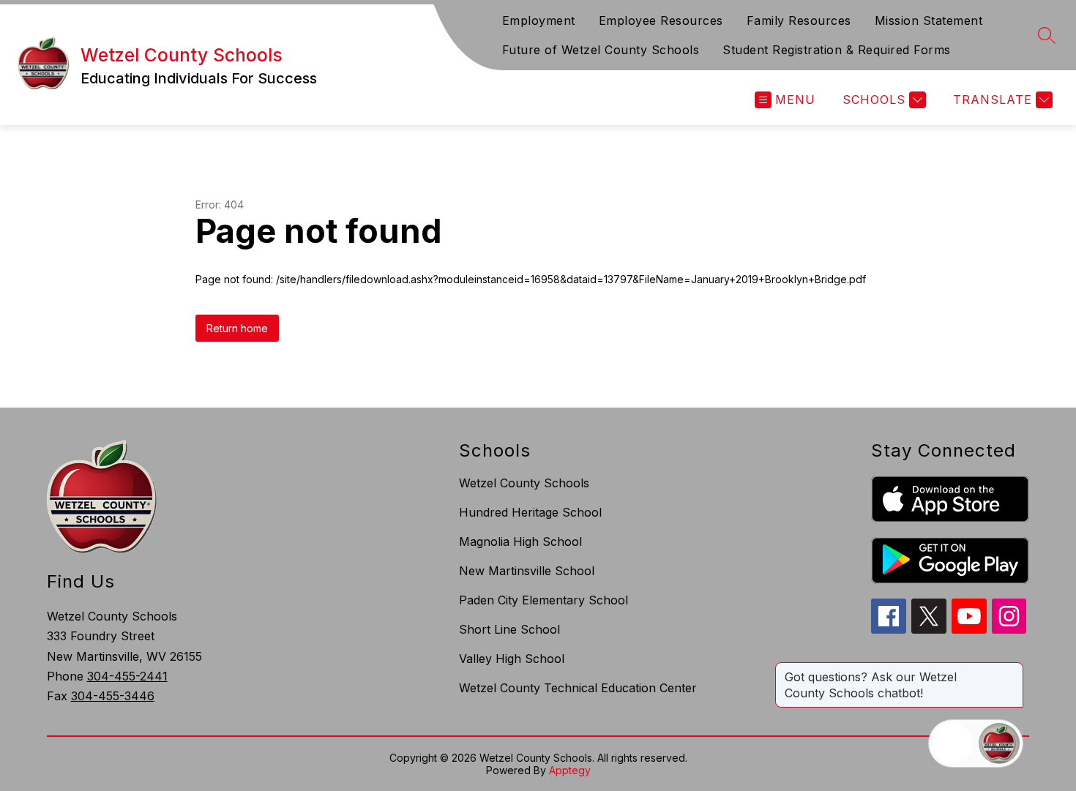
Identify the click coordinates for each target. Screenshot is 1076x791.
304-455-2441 (127, 676)
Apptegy (570, 770)
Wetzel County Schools (524, 483)
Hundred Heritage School (530, 512)
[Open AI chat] (999, 743)
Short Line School (509, 629)
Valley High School (511, 658)
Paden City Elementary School (543, 600)
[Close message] (1011, 669)
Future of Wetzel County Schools (601, 49)
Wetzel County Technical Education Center (578, 688)
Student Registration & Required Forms (836, 49)
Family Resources (799, 20)
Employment (538, 20)
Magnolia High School (520, 541)
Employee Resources (661, 20)
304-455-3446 (112, 696)
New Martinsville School (526, 570)
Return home (237, 328)
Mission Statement (929, 20)
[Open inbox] (952, 743)
